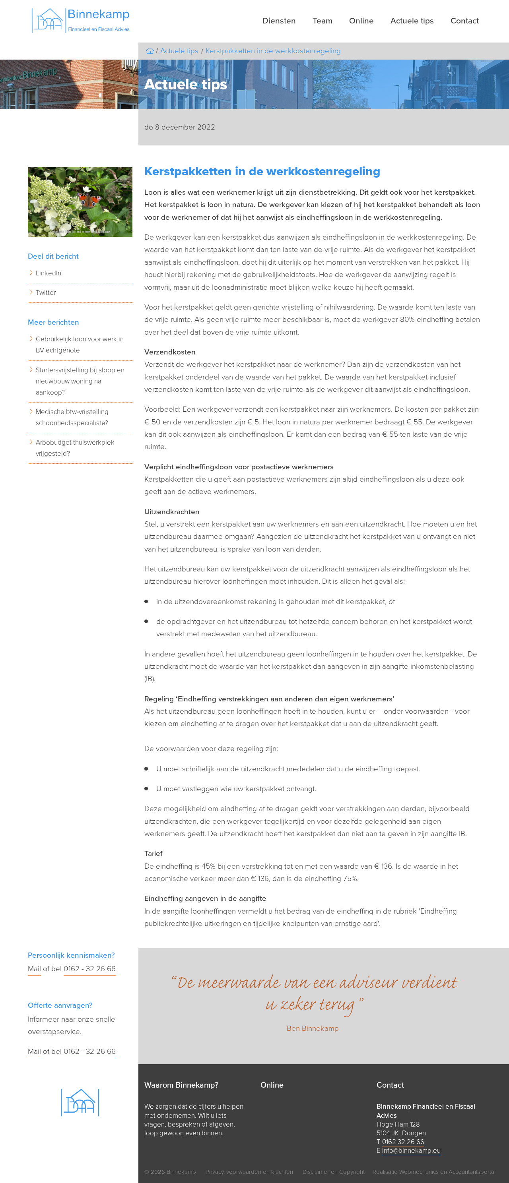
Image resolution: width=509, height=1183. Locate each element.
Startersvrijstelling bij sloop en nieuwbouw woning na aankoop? (80, 381)
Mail (34, 968)
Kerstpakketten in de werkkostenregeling (273, 50)
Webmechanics (419, 1171)
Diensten (279, 21)
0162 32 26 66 (403, 1142)
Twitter (46, 292)
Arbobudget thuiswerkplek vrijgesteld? (75, 448)
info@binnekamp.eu (411, 1150)
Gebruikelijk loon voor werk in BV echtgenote (80, 344)
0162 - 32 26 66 (90, 968)
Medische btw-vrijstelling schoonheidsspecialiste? (72, 417)
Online (361, 21)
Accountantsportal (472, 1171)
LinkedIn (48, 273)
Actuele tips (412, 21)
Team (322, 21)
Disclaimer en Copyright (334, 1171)
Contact (465, 21)
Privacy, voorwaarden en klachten (249, 1171)
